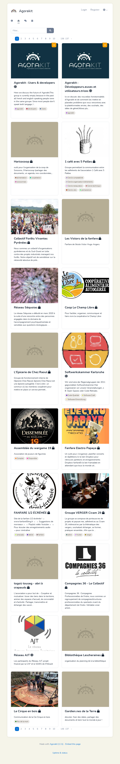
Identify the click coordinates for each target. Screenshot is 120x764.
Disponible (32, 458)
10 (54, 39)
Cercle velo (72, 190)
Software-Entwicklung (76, 399)
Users (43, 109)
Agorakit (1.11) (56, 744)
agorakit (19, 109)
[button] (105, 9)
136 (62, 39)
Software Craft (89, 395)
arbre (69, 535)
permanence (86, 190)
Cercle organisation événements (80, 182)
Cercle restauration (75, 186)
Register (95, 10)
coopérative (36, 178)
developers (32, 109)
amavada (20, 535)
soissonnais (21, 182)
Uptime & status (60, 753)
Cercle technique (94, 186)
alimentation (21, 178)
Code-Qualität (73, 395)
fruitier (79, 535)
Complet (20, 458)
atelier (30, 535)
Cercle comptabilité (75, 178)
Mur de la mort (22, 721)
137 (67, 39)
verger (88, 535)
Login (84, 10)
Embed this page (72, 744)
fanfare (41, 535)
